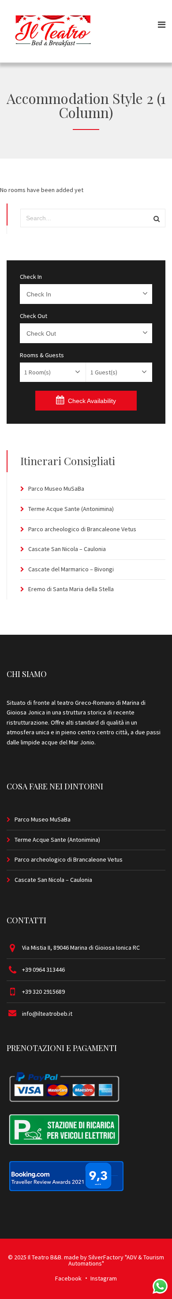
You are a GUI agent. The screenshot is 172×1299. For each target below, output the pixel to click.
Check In (31, 277)
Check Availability (92, 400)
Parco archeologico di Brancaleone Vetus (82, 529)
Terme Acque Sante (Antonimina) (71, 509)
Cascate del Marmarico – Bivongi (71, 569)
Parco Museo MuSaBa (56, 488)
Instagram (103, 1278)
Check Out (33, 316)
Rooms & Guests (42, 355)
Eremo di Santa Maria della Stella (71, 589)
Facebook (68, 1278)
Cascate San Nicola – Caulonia (67, 549)
